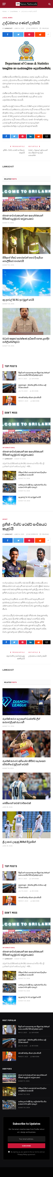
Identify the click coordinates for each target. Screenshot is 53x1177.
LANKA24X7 (8, 28)
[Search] (49, 4)
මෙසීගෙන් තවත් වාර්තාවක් (16, 803)
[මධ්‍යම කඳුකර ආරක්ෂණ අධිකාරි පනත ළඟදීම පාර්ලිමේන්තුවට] (26, 321)
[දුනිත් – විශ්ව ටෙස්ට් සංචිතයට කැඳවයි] (26, 561)
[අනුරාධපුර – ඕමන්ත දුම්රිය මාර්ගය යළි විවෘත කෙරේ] (9, 388)
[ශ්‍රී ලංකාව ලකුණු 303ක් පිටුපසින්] (26, 824)
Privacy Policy (22, 1154)
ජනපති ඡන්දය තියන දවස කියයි (29, 397)
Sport (5, 519)
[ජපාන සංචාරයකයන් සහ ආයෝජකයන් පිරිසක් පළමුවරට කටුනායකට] (26, 198)
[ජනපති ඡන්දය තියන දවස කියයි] (9, 400)
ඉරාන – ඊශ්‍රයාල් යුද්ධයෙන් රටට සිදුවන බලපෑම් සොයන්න (38, 152)
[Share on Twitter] (18, 34)
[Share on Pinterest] (29, 34)
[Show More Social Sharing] (48, 34)
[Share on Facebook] (7, 34)
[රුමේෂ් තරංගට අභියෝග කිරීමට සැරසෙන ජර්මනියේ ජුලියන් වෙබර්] (26, 743)
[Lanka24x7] (26, 4)
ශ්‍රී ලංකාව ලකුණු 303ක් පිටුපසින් (19, 841)
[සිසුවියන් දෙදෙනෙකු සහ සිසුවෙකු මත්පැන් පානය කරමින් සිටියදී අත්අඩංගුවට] (9, 375)
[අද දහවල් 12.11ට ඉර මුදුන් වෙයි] (26, 282)
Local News (7, 17)
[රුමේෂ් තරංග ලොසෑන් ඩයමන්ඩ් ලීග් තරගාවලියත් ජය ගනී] (26, 701)
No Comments (33, 28)
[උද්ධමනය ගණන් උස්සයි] (26, 55)
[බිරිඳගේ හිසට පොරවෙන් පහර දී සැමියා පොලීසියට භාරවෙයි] (26, 240)
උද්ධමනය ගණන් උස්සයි (37, 656)
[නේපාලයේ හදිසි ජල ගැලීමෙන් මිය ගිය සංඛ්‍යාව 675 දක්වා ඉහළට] (9, 488)
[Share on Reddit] (40, 34)
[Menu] (4, 4)
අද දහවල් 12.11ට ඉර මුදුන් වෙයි (18, 299)
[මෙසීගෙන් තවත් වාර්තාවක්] (26, 786)
